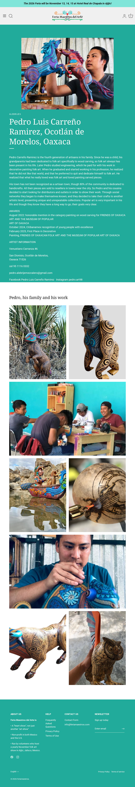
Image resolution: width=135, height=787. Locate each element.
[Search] (11, 16)
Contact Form (71, 720)
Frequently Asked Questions (50, 723)
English (13, 772)
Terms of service (117, 772)
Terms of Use (52, 735)
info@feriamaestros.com (77, 724)
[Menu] (5, 16)
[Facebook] (12, 756)
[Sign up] (123, 728)
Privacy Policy (52, 731)
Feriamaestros (23, 779)
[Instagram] (17, 756)
